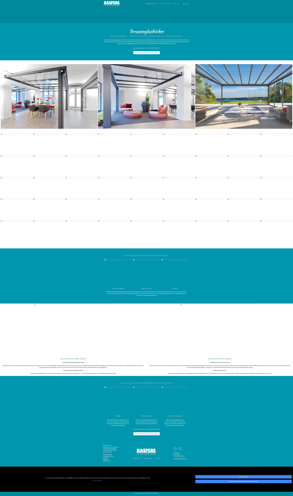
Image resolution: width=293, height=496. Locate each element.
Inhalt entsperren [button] (243, 476)
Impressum (176, 452)
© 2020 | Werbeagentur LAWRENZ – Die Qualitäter (146, 493)
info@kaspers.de (107, 451)
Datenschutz (177, 454)
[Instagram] (187, 4)
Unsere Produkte (151, 3)
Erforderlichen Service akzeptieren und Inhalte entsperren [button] (243, 481)
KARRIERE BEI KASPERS (180, 458)
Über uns (176, 3)
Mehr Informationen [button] (97, 480)
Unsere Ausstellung (165, 3)
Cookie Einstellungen (179, 456)
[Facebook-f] (184, 4)
